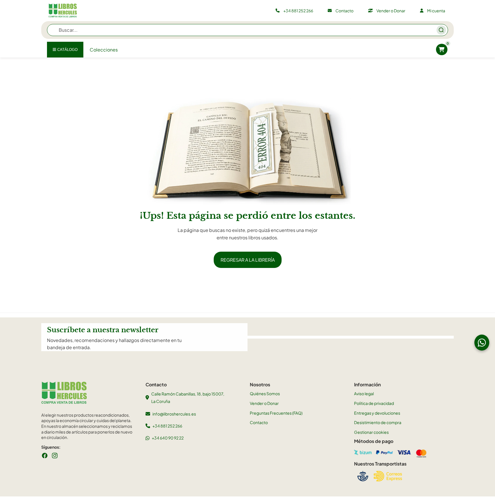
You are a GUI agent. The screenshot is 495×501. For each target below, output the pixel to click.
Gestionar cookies (371, 432)
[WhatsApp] (481, 343)
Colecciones (104, 50)
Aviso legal (364, 393)
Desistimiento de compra (377, 422)
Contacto (259, 422)
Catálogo (67, 49)
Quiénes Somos (265, 393)
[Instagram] (54, 455)
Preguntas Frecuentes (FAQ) (276, 412)
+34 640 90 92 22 (168, 437)
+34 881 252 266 (167, 425)
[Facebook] (44, 455)
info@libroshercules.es (174, 413)
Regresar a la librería (248, 260)
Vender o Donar (264, 403)
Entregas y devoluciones (377, 412)
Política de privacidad (374, 403)
